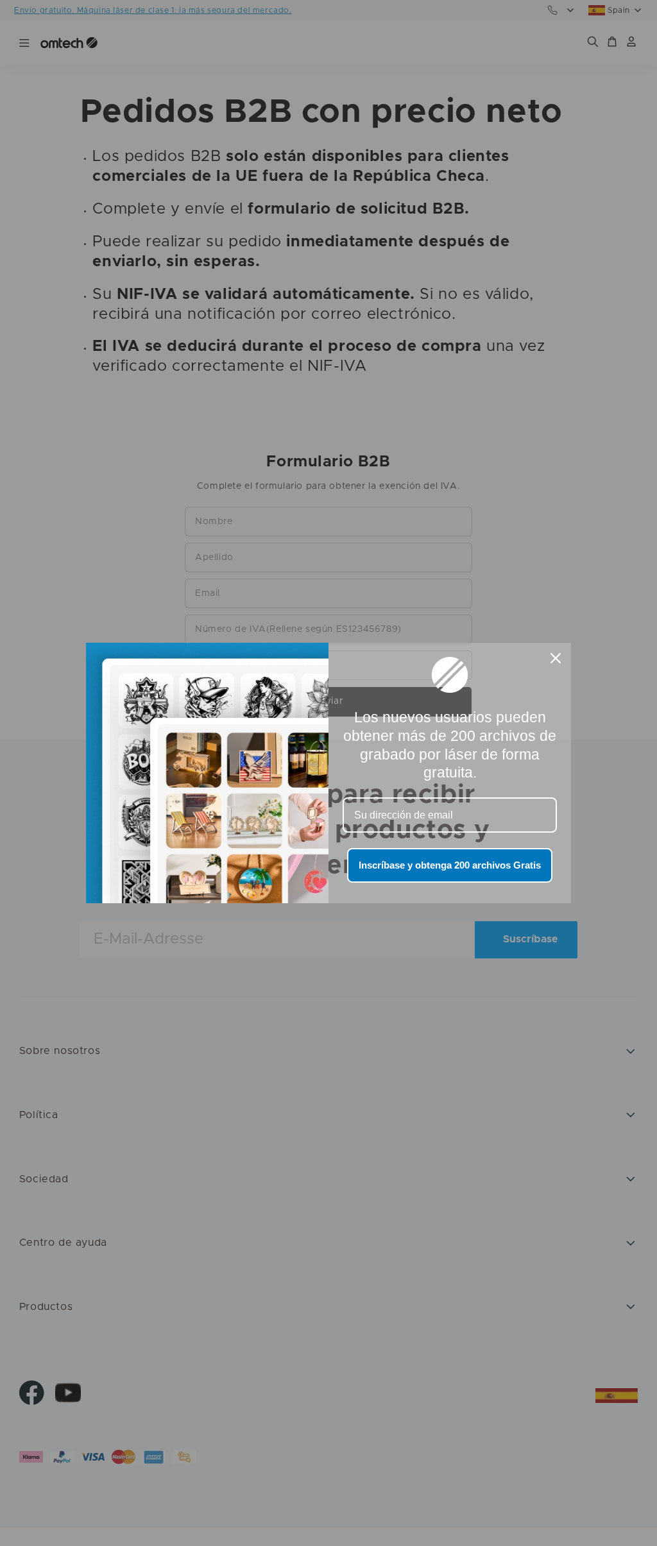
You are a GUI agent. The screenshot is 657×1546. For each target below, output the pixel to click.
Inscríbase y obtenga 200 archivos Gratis (450, 865)
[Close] (555, 658)
